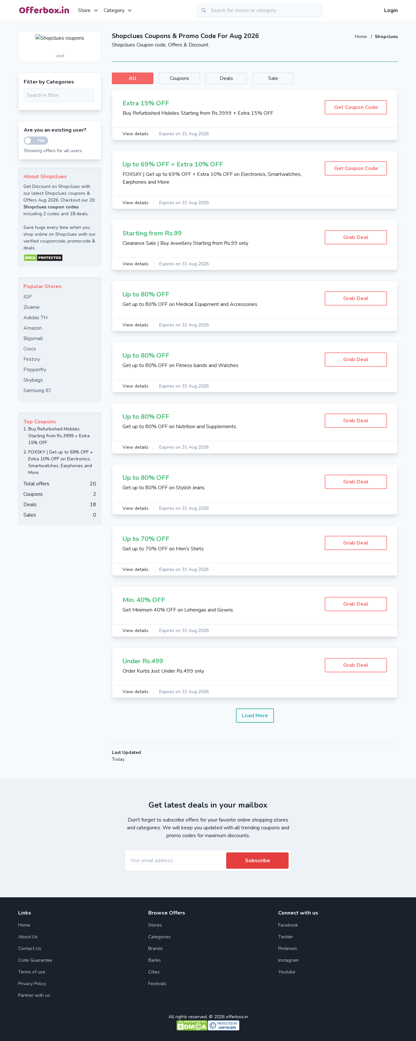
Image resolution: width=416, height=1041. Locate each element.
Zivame (31, 307)
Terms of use (31, 972)
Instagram (288, 960)
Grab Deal (356, 237)
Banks (154, 960)
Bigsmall (33, 338)
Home (361, 36)
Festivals (157, 984)
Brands (155, 948)
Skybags (33, 380)
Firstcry (31, 359)
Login (391, 10)
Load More (255, 715)
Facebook (288, 925)
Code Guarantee (35, 960)
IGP (27, 296)
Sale (273, 78)
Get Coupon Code (356, 107)
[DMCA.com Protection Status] (59, 258)
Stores (155, 925)
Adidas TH (35, 317)
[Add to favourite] (96, 37)
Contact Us (29, 948)
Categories (159, 937)
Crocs (29, 348)
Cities (154, 972)
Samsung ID (37, 390)
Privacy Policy (32, 984)
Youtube (286, 972)
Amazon (32, 328)
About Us (28, 937)
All (132, 78)
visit (60, 56)
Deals (226, 78)
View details (136, 134)
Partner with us (34, 995)
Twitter (285, 937)
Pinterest (287, 948)
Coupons (179, 78)
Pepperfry (34, 369)
